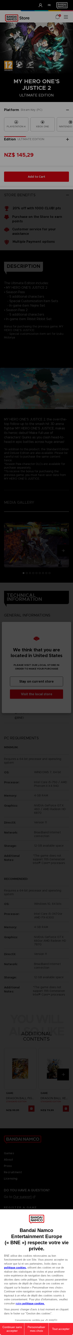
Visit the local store (36, 694)
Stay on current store (36, 681)
